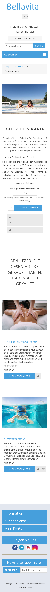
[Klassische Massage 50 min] (25, 315)
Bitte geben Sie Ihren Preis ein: (25, 188)
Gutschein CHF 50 (14, 439)
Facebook (15, 547)
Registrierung (18, 26)
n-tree (30, 587)
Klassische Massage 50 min (21, 342)
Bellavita (30, 182)
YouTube (28, 547)
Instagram (35, 547)
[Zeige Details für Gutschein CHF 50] (25, 412)
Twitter (21, 547)
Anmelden (34, 26)
